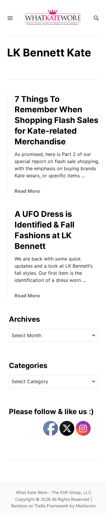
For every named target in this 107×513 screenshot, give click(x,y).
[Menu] (10, 18)
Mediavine (86, 505)
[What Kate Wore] (53, 18)
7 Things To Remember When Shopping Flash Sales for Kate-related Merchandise (56, 120)
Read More (27, 191)
